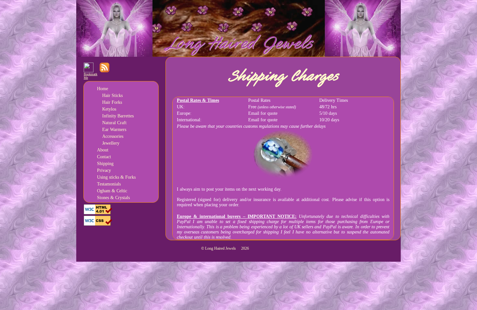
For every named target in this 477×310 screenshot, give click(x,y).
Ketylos (109, 109)
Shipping (105, 163)
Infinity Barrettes (118, 115)
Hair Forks (112, 102)
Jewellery (110, 143)
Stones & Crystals (113, 197)
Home (102, 88)
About (102, 150)
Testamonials (109, 184)
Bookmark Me (90, 75)
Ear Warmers (114, 129)
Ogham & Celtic (112, 190)
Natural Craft (114, 122)
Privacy (104, 170)
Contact (104, 156)
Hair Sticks (112, 95)
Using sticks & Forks (116, 177)
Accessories (112, 136)
